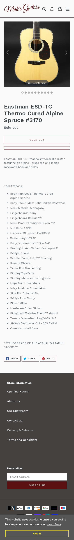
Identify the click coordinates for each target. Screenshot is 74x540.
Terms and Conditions (22, 440)
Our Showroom (17, 411)
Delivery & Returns (20, 430)
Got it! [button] (37, 533)
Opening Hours (17, 391)
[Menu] (68, 9)
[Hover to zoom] (37, 54)
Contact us (14, 420)
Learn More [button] (54, 524)
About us (13, 401)
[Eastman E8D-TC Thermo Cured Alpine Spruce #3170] (22, 92)
